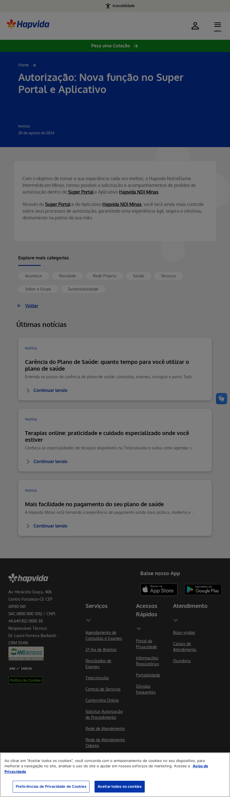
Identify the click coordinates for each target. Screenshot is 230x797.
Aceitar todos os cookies (120, 786)
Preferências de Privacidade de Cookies (51, 786)
